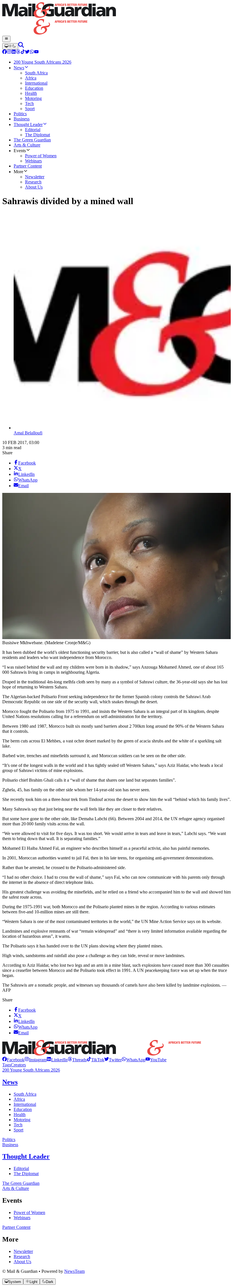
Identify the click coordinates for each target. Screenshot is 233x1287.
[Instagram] (9, 52)
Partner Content (16, 1227)
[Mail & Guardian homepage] (116, 19)
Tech (18, 1124)
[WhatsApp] (32, 52)
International (25, 1104)
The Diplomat (26, 1173)
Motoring (22, 1119)
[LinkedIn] (13, 52)
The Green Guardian (20, 1183)
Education (23, 1109)
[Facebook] (4, 52)
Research (22, 1256)
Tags (6, 1064)
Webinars (22, 1217)
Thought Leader (26, 1156)
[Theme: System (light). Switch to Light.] (10, 46)
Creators (18, 1064)
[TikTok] (22, 52)
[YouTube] (36, 52)
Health (20, 1114)
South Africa (25, 1094)
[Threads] (18, 52)
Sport (18, 1129)
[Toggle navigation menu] (6, 39)
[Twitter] (27, 52)
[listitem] (13, 1059)
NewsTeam (74, 1271)
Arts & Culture (15, 1188)
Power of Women (29, 1212)
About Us (22, 1261)
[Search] (21, 46)
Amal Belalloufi (28, 432)
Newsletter (23, 1251)
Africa (19, 1099)
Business (10, 1144)
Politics (8, 1139)
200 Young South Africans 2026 (31, 1070)
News (10, 1082)
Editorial (21, 1168)
